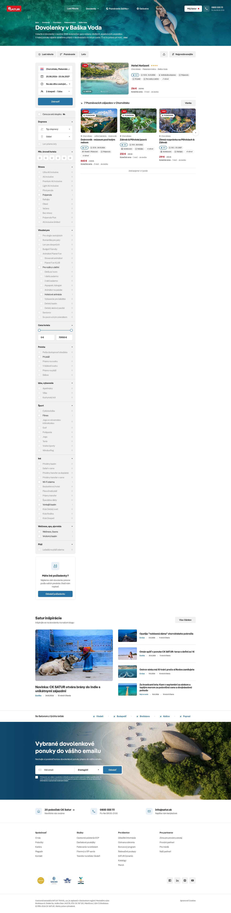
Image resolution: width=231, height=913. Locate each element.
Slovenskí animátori (53, 258)
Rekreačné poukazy (127, 851)
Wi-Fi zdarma (49, 482)
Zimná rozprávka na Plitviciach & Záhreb (177, 141)
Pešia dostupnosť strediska (55, 352)
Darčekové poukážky (86, 842)
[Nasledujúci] (195, 132)
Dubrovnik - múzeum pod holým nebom (98, 141)
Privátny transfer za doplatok (56, 473)
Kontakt (38, 856)
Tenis (45, 441)
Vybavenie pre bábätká (55, 299)
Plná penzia (48, 190)
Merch (121, 865)
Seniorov (47, 312)
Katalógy (122, 860)
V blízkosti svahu (50, 366)
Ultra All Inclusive (50, 172)
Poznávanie (69, 54)
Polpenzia (47, 195)
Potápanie (47, 432)
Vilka (45, 393)
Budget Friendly (50, 249)
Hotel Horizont (140, 65)
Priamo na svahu (50, 361)
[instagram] (185, 880)
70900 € (63, 337)
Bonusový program (127, 847)
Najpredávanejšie (184, 54)
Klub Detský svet (50, 509)
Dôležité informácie (127, 837)
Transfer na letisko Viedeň (88, 856)
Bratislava (144, 716)
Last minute (47, 54)
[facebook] (170, 880)
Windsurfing (48, 450)
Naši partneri (165, 851)
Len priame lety (50, 144)
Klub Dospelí (48, 518)
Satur (159, 8)
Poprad (186, 716)
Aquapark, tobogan (53, 285)
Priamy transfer (50, 495)
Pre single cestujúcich (53, 235)
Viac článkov (185, 620)
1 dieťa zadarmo (51, 276)
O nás (38, 837)
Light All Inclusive (51, 185)
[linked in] (177, 880)
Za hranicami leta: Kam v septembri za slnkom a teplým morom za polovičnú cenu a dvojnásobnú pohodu (166, 687)
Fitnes (45, 415)
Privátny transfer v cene (53, 477)
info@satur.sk (163, 809)
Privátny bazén (49, 463)
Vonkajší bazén (49, 504)
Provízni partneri (167, 842)
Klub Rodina (48, 513)
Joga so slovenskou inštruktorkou (52, 422)
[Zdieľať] (164, 54)
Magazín (39, 851)
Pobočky (39, 842)
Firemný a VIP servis (86, 851)
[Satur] (14, 9)
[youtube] (192, 880)
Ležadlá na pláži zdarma (53, 549)
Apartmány (48, 388)
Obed (45, 204)
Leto (83, 54)
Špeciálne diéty (50, 500)
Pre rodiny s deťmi (51, 267)
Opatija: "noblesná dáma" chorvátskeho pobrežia (166, 633)
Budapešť (121, 716)
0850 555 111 (107, 809)
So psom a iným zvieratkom (55, 317)
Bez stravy (47, 213)
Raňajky (46, 199)
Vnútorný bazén (50, 536)
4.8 (125, 145)
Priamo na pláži (49, 370)
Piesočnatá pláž (50, 491)
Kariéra (38, 847)
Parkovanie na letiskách (87, 847)
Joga (45, 436)
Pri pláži (137, 79)
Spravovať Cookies (188, 900)
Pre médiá (164, 847)
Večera (46, 208)
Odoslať (112, 770)
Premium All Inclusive (52, 181)
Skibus (46, 375)
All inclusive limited (51, 222)
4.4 (136, 75)
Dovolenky (91, 8)
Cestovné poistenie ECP (88, 837)
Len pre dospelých (51, 244)
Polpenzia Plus (49, 217)
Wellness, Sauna (50, 531)
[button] (55, 69)
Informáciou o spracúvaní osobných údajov (54, 781)
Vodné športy (49, 446)
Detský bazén (51, 303)
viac (126, 37)
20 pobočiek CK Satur (58, 809)
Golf (45, 427)
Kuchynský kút (49, 397)
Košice (166, 716)
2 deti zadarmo (51, 280)
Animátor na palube (53, 290)
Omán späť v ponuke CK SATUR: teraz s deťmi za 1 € (167, 651)
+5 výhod (189, 152)
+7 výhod (165, 79)
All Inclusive (48, 176)
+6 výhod (85, 156)
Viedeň (99, 716)
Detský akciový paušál (55, 308)
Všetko (188, 103)
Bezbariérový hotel (51, 486)
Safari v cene (48, 468)
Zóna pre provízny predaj (171, 837)
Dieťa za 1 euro (51, 271)
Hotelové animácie (53, 294)
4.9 (86, 148)
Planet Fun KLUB (52, 262)
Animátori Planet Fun (52, 253)
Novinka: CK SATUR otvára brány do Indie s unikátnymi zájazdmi (67, 689)
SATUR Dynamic (125, 856)
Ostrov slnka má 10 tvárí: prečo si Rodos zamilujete (167, 669)
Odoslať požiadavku (55, 594)
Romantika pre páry (51, 240)
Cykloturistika (49, 411)
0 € (42, 337)
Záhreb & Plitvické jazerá (133, 139)
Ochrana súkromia (126, 842)
